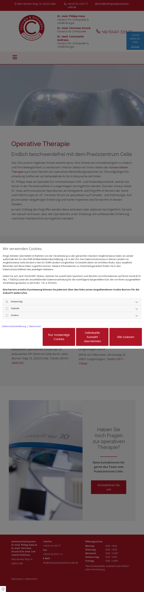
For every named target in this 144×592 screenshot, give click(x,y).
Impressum (35, 326)
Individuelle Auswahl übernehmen (92, 337)
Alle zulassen (125, 337)
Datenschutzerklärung (14, 326)
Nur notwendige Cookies (59, 337)
